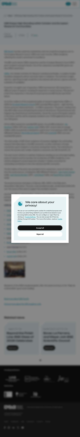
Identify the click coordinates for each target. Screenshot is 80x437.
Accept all (40, 228)
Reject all (40, 234)
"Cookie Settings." (30, 217)
